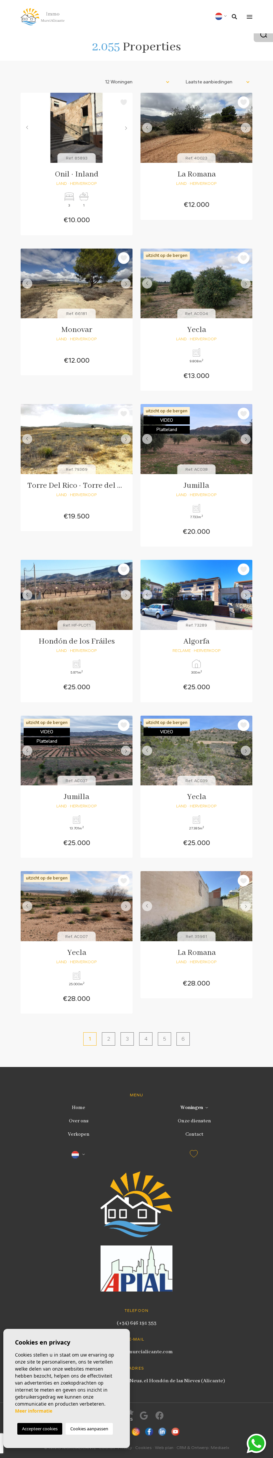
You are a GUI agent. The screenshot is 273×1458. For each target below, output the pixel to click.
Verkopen (79, 1134)
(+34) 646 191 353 (136, 1323)
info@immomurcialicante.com (137, 1352)
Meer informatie (33, 1411)
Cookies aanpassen (89, 1429)
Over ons (79, 1121)
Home (78, 1108)
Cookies (143, 1447)
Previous (27, 128)
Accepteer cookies (40, 1429)
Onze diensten (194, 1121)
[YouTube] (175, 1433)
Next (126, 128)
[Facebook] (149, 1433)
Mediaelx (220, 1447)
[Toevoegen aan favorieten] (124, 102)
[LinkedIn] (162, 1433)
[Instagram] (136, 1433)
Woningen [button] (191, 1108)
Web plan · (165, 1447)
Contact (194, 1134)
